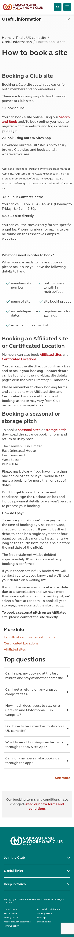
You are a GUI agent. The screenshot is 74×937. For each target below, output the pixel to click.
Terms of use (10, 913)
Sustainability (44, 921)
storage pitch (56, 430)
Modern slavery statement (17, 921)
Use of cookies (11, 909)
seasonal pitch (29, 430)
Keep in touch (15, 884)
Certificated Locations (19, 359)
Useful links (13, 871)
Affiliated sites (51, 354)
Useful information (22, 19)
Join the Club (14, 857)
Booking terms (44, 913)
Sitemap (41, 917)
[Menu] (67, 7)
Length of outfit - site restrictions (29, 637)
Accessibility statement (49, 909)
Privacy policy (11, 917)
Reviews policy (11, 926)
